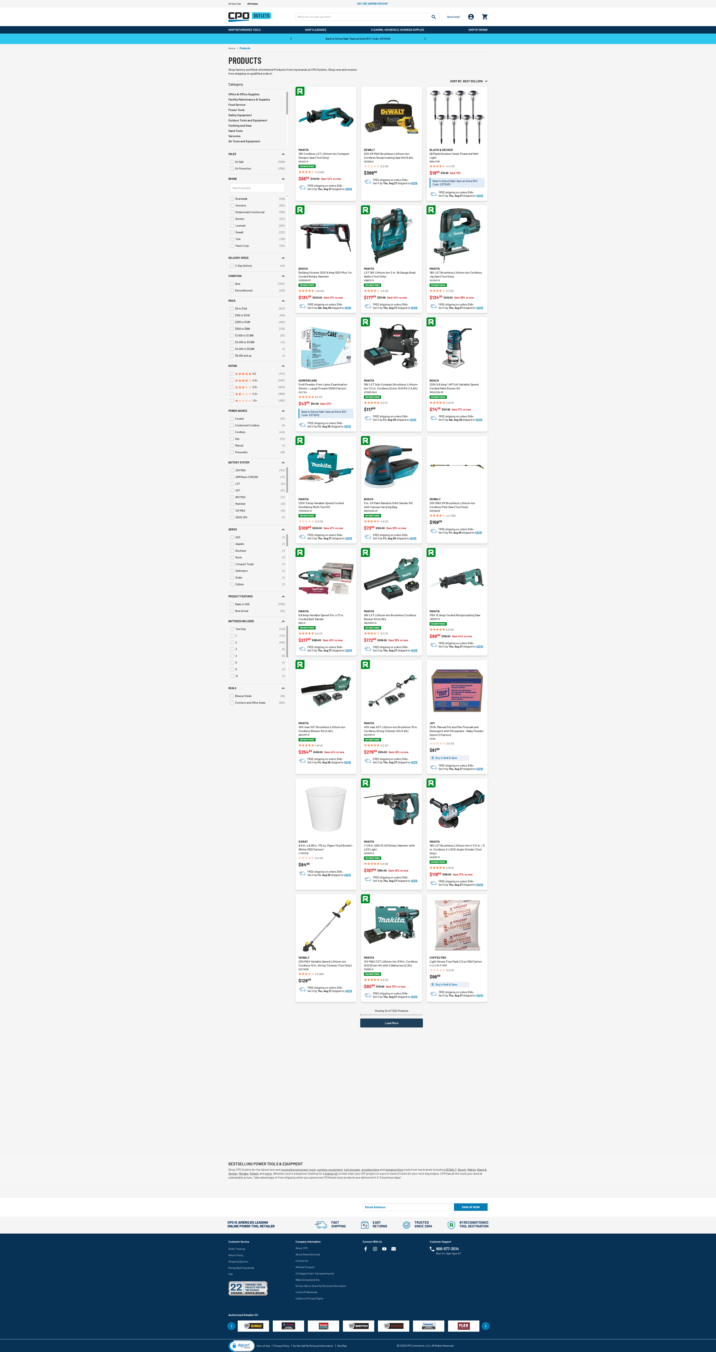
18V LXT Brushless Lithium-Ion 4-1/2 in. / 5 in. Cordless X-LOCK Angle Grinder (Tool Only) (457, 849)
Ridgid (254, 1173)
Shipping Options (238, 1261)
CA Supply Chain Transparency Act (315, 1273)
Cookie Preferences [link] (307, 1292)
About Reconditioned (308, 1254)
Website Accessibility (308, 1279)
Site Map (342, 1345)
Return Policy (235, 1255)
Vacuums (234, 136)
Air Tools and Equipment (244, 141)
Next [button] (425, 39)
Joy (432, 723)
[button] (257, 154)
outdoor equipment (330, 1169)
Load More (391, 1023)
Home (231, 48)
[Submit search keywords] (433, 16)
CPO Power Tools (234, 3)
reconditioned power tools (298, 1169)
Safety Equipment (240, 115)
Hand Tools (235, 130)
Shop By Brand (478, 29)
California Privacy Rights (309, 1298)
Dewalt (369, 149)
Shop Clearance (315, 29)
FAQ (230, 1274)
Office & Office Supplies (244, 94)
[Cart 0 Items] (485, 16)
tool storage (352, 1169)
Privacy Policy (281, 1345)
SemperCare (308, 380)
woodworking (370, 1169)
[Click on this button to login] (471, 17)
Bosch (303, 268)
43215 (348, 189)
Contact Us (302, 1260)
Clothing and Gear (240, 125)
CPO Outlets (252, 3)
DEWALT (451, 1169)
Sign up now (471, 1207)
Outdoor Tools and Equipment (247, 120)
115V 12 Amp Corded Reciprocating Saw (455, 615)
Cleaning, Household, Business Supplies (397, 29)
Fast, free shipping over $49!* (372, 3)
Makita (304, 149)
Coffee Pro (438, 957)
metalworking (394, 1169)
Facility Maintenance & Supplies (249, 99)
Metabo (244, 1173)
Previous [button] (290, 39)
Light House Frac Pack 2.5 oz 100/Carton (456, 961)
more (268, 1173)
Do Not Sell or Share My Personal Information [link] (321, 1285)
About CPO (302, 1248)
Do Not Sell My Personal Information (313, 1345)
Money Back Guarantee (241, 1267)
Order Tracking (236, 1248)
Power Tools (236, 110)
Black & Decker (441, 149)
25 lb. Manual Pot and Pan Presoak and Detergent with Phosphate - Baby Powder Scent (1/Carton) (457, 731)
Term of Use (263, 1345)
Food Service (237, 104)
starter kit (331, 1173)
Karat (303, 841)
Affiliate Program (305, 1267)
